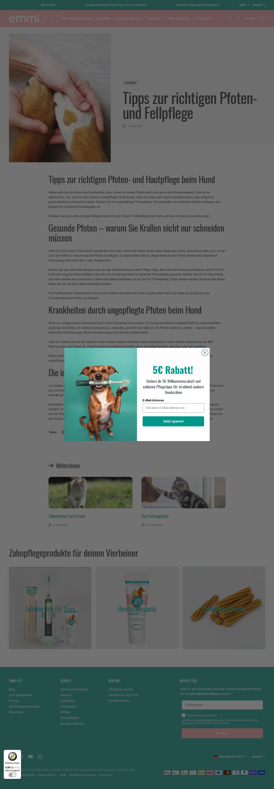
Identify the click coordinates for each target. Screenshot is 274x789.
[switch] (12, 775)
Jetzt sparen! (173, 421)
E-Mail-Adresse (153, 400)
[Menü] (19, 752)
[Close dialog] (205, 352)
